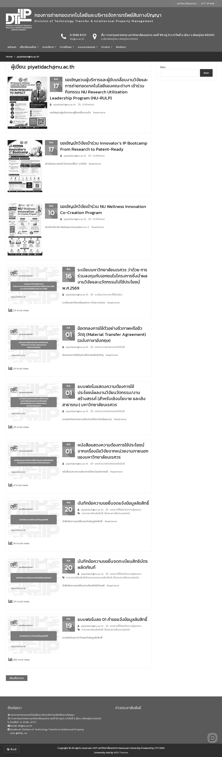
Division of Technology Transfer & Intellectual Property (53, 729)
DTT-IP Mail (207, 3)
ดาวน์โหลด (66, 47)
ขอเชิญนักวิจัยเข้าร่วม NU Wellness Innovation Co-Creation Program (103, 209)
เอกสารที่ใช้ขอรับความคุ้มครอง (125, 510)
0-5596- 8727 (28, 722)
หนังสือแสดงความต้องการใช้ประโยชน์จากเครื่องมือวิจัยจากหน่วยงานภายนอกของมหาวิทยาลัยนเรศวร (113, 451)
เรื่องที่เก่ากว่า (16, 678)
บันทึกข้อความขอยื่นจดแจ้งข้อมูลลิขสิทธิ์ (113, 503)
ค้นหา (162, 67)
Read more (99, 112)
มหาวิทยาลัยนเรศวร (187, 3)
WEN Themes (121, 752)
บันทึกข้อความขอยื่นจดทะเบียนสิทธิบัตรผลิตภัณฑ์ (113, 564)
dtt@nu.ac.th (77, 39)
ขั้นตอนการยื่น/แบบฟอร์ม (117, 513)
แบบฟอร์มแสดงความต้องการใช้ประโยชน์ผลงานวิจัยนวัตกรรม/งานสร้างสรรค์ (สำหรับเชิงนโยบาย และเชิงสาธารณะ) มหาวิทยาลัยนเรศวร (104, 395)
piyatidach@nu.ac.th (64, 104)
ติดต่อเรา (121, 47)
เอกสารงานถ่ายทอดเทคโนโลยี (110, 347)
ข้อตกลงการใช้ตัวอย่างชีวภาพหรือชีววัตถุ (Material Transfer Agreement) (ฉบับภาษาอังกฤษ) (112, 334)
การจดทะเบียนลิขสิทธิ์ (92, 513)
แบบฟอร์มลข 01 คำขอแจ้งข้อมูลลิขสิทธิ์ (112, 619)
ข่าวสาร (105, 47)
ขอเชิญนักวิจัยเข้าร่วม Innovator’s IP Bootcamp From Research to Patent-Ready (103, 146)
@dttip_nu (21, 733)
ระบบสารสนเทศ (86, 47)
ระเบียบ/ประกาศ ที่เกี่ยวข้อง (108, 294)
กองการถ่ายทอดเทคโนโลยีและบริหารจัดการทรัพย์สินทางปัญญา (98, 15)
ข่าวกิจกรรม (88, 104)
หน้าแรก (12, 47)
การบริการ (48, 47)
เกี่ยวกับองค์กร (28, 47)
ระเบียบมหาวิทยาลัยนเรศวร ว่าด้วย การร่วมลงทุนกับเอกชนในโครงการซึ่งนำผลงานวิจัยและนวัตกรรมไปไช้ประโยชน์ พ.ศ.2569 (104, 278)
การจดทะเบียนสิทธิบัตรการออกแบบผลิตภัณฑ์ (89, 577)
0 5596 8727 (78, 35)
